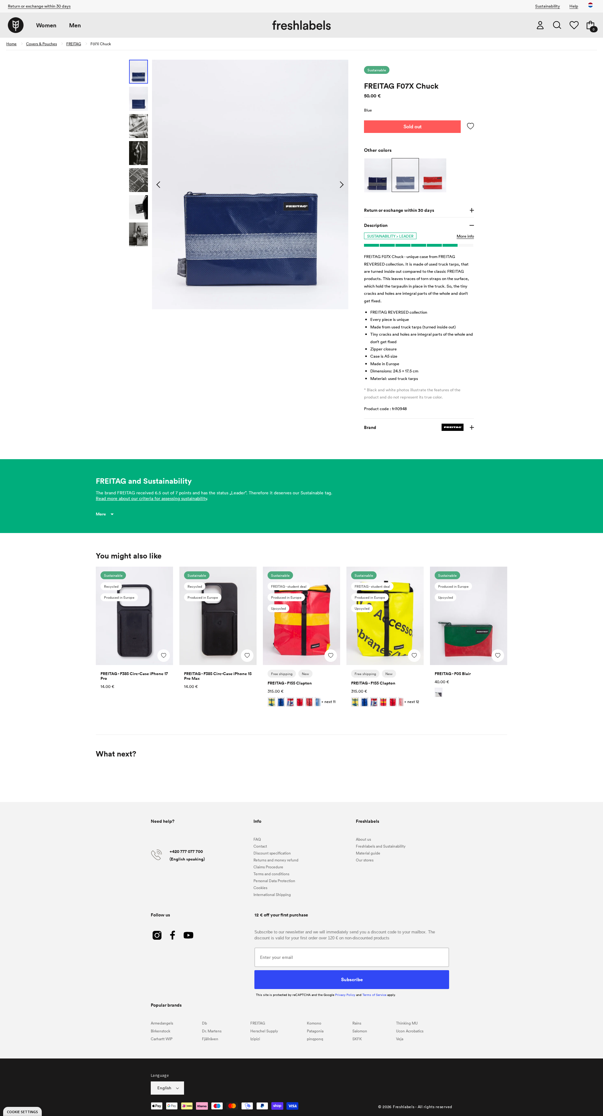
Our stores (364, 860)
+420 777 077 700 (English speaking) (187, 855)
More (101, 514)
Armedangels (162, 1023)
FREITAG (73, 44)
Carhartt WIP (161, 1039)
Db (204, 1023)
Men (75, 25)
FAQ (257, 839)
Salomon (359, 1031)
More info (465, 236)
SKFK (357, 1039)
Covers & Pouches (41, 44)
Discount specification (272, 853)
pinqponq (315, 1039)
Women (46, 25)
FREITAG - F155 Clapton (290, 683)
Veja (399, 1039)
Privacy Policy (345, 994)
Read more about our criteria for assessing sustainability (151, 498)
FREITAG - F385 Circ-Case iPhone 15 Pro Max (218, 676)
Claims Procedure (268, 867)
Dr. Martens (211, 1031)
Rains (356, 1023)
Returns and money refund (275, 860)
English (164, 1088)
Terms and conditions (271, 874)
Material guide (368, 853)
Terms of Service (374, 994)
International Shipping (272, 894)
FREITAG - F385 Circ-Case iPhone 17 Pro (134, 676)
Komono (314, 1023)
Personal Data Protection (274, 880)
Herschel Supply (264, 1031)
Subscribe (352, 979)
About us (363, 839)
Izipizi (255, 1039)
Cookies (260, 887)
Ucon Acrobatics (409, 1031)
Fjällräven (210, 1039)
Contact (260, 846)
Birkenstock (160, 1031)
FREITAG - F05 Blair (453, 673)
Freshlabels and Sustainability (380, 846)
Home (11, 44)
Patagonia (315, 1031)
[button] (557, 25)
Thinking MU (407, 1023)
